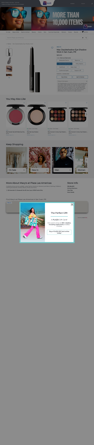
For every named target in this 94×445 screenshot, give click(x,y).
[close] (72, 204)
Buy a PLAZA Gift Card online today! (59, 232)
